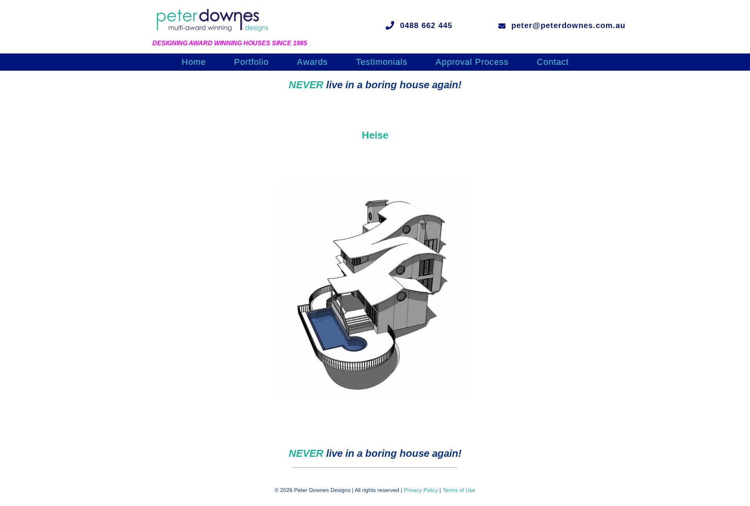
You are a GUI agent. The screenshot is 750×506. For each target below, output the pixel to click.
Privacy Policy (421, 490)
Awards (312, 63)
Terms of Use (459, 490)
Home (194, 63)
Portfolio (251, 63)
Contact (553, 63)
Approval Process (472, 63)
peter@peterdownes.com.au (568, 25)
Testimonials (381, 63)
